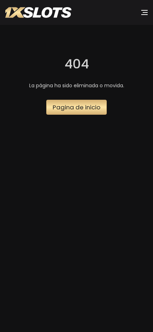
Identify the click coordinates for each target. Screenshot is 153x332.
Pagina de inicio (76, 107)
